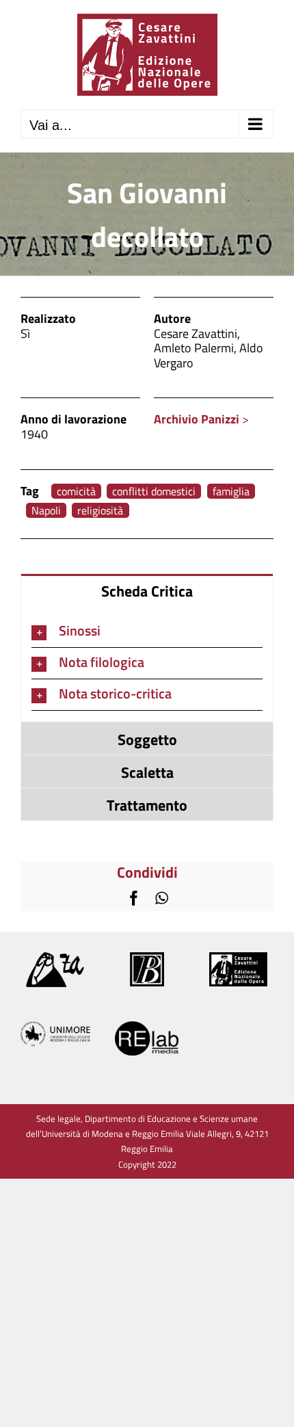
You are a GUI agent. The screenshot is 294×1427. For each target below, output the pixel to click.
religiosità (100, 511)
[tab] (147, 590)
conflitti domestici (154, 491)
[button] (147, 631)
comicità (76, 491)
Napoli (46, 511)
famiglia (231, 491)
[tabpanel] (147, 664)
